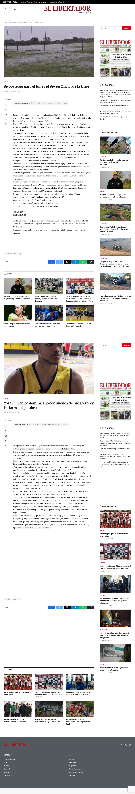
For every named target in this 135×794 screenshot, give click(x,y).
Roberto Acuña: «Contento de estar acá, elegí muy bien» (78, 693)
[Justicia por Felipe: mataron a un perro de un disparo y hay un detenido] (115, 145)
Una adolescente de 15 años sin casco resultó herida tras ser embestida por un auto (115, 298)
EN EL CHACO (108, 85)
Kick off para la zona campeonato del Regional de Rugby (78, 721)
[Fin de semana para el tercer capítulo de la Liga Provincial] (49, 709)
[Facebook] (6, 105)
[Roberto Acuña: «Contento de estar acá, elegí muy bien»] (80, 681)
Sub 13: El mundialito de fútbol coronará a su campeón (47, 325)
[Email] (6, 115)
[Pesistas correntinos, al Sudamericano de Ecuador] (18, 709)
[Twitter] (6, 110)
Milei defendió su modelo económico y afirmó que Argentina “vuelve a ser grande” (115, 635)
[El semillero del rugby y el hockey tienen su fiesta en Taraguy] (49, 286)
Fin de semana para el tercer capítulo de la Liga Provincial (47, 720)
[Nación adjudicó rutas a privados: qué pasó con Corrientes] (115, 653)
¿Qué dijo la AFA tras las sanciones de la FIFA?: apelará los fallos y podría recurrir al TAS (114, 464)
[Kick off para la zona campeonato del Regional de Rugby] (80, 709)
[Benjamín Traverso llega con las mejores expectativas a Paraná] (18, 286)
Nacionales (104, 630)
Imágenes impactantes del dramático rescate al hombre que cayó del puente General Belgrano (114, 263)
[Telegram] (6, 119)
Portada (6, 22)
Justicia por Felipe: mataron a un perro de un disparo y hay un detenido (114, 162)
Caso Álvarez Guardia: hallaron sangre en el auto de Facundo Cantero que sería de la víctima (115, 435)
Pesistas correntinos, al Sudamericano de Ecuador (15, 720)
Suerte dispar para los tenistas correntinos (17, 325)
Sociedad (103, 157)
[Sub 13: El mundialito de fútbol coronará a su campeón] (49, 313)
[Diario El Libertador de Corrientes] (67, 9)
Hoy (19, 254)
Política (102, 664)
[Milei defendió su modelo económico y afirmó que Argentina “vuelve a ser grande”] (115, 618)
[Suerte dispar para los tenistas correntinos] (18, 313)
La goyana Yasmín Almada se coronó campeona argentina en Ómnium (48, 694)
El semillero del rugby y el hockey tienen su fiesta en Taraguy (46, 298)
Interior (102, 595)
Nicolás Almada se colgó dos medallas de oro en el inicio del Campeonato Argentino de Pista (79, 298)
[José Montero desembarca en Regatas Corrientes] (80, 313)
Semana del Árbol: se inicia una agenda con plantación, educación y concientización (115, 229)
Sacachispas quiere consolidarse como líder (18, 693)
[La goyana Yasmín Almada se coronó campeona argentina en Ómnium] (49, 681)
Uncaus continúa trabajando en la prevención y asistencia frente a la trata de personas (115, 456)
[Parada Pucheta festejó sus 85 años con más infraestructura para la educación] (115, 584)
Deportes (7, 81)
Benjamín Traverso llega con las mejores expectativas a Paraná (42, 2)
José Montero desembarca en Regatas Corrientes (78, 325)
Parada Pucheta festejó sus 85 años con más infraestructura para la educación (114, 600)
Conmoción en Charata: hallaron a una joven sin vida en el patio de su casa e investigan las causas (115, 443)
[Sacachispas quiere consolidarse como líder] (18, 681)
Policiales (103, 258)
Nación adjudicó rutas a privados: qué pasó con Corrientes (114, 669)
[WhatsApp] (6, 124)
